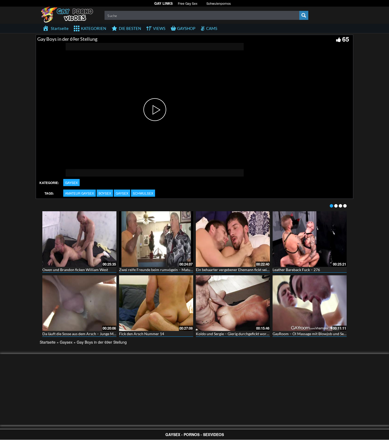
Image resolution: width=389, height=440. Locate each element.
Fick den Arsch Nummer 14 (141, 333)
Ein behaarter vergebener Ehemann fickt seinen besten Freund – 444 (251, 269)
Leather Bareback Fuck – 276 (296, 269)
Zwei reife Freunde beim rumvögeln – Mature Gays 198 (164, 269)
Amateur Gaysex (79, 193)
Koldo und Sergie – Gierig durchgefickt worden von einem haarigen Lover (255, 333)
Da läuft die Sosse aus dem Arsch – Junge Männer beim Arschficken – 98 (101, 333)
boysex (104, 193)
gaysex (122, 193)
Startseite (48, 342)
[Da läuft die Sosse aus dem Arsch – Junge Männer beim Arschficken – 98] (79, 303)
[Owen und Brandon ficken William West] (79, 239)
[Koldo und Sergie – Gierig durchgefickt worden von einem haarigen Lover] (233, 303)
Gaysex (71, 182)
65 (345, 39)
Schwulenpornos (218, 3)
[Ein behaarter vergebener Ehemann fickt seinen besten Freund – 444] (233, 239)
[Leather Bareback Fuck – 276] (310, 239)
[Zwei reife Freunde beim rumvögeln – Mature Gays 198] (156, 239)
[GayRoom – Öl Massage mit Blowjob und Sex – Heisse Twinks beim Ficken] (310, 303)
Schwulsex (143, 193)
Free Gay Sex (187, 3)
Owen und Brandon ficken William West (75, 269)
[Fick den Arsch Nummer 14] (156, 303)
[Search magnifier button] (303, 15)
